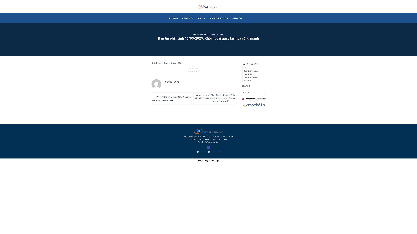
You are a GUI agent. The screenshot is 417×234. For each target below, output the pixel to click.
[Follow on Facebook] (208, 148)
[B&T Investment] (208, 6)
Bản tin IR (248, 74)
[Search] (249, 18)
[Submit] (263, 93)
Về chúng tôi (187, 18)
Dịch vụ (201, 18)
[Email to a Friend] (197, 70)
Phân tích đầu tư (250, 68)
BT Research (249, 80)
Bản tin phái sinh (200, 35)
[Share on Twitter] (193, 70)
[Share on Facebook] (189, 70)
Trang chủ (172, 18)
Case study (237, 18)
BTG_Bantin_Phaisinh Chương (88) (166, 63)
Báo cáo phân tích (219, 18)
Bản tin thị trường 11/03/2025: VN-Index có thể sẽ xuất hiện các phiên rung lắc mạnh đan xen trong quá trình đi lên (215, 98)
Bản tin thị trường (251, 71)
